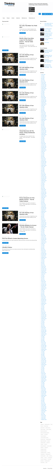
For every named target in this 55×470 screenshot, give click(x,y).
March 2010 (43, 326)
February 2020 (43, 174)
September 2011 (43, 303)
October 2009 (43, 332)
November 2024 (43, 101)
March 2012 (43, 295)
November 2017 (43, 208)
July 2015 (42, 244)
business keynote (48, 427)
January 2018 (43, 206)
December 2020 (43, 161)
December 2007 (43, 360)
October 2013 (43, 271)
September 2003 (43, 419)
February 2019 (43, 189)
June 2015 (42, 245)
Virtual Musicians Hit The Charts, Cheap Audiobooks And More (27, 132)
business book (42, 427)
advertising (42, 424)
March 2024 (43, 111)
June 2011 (42, 307)
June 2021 (42, 153)
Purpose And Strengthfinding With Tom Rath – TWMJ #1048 (49, 60)
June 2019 (42, 184)
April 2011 (42, 309)
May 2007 (42, 369)
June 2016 (42, 230)
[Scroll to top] (53, 468)
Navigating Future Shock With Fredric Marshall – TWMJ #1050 (49, 51)
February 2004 (43, 415)
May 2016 (42, 231)
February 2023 (43, 128)
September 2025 (43, 88)
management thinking (43, 452)
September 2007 (43, 364)
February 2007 (43, 373)
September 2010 (43, 318)
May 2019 (42, 185)
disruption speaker (43, 442)
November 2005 (43, 392)
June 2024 (42, 107)
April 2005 (42, 401)
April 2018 (42, 202)
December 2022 (43, 130)
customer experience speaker (44, 437)
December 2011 (43, 299)
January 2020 (43, 175)
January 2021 (43, 160)
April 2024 (42, 110)
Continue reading (5, 50)
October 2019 (43, 179)
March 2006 (43, 387)
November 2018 (43, 193)
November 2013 (43, 270)
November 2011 (43, 300)
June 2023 (42, 123)
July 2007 (42, 367)
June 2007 (42, 368)
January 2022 (43, 144)
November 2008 (43, 346)
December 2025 (43, 84)
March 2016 (43, 234)
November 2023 (43, 116)
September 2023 (43, 119)
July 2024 (42, 106)
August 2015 (43, 243)
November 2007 (43, 362)
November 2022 (43, 132)
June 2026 (42, 77)
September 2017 (43, 211)
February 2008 (43, 358)
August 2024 (43, 105)
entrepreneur (48, 442)
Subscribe (44, 468)
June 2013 (42, 276)
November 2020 (43, 162)
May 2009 (42, 339)
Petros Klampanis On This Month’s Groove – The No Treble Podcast (27, 199)
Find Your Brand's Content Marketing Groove (15, 238)
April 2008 (42, 355)
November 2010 (43, 316)
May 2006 (42, 385)
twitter (46, 462)
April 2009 (42, 340)
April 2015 (42, 248)
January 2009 (43, 344)
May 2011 (42, 308)
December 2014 (43, 253)
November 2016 (43, 224)
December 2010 (43, 314)
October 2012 (43, 286)
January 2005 (43, 405)
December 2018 (43, 192)
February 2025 (43, 97)
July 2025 (42, 91)
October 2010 (43, 317)
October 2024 (43, 102)
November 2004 (43, 408)
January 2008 (43, 359)
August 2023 (43, 120)
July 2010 (42, 321)
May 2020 (42, 170)
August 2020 (43, 166)
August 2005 (43, 396)
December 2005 (43, 391)
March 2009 (43, 341)
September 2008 (43, 349)
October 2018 (43, 194)
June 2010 (42, 322)
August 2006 (43, 381)
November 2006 (43, 377)
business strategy (48, 429)
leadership (42, 447)
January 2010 (43, 328)
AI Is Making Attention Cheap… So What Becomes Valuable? (48, 30)
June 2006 (42, 383)
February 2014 (43, 266)
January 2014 (43, 267)
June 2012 (42, 291)
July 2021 (42, 152)
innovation (45, 444)
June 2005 (42, 399)
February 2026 (43, 82)
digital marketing (48, 439)
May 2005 (42, 400)
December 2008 (43, 345)
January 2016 (43, 236)
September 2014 (43, 257)
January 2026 (43, 83)
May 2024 (42, 109)
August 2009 (43, 335)
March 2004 (43, 414)
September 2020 (43, 165)
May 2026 (42, 78)
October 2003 (43, 418)
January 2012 (43, 298)
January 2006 (43, 390)
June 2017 (42, 215)
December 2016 (43, 222)
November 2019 (43, 178)
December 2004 (43, 406)
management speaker (43, 449)
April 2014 (42, 263)
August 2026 (43, 74)
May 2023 (42, 124)
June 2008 (42, 353)
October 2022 (43, 133)
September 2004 (43, 410)
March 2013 (43, 280)
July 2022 (42, 137)
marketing (48, 452)
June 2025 (42, 92)
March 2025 (43, 96)
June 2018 (42, 199)
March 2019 (43, 188)
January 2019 (43, 190)
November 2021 (43, 147)
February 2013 (43, 281)
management (46, 447)
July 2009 (42, 336)
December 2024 (43, 100)
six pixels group (50, 457)
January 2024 (43, 114)
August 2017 (43, 212)
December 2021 (43, 146)
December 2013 (43, 268)
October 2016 (43, 225)
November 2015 (43, 239)
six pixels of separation (44, 459)
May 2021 (42, 155)
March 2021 (43, 157)
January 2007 (43, 374)
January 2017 (43, 221)
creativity (42, 434)
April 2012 (42, 294)
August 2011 (43, 304)
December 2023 (43, 115)
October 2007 (43, 363)
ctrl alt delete (46, 434)
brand (51, 424)
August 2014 (43, 258)
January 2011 (43, 313)
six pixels (45, 457)
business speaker (43, 429)
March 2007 (43, 372)
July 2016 (42, 229)
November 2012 (43, 285)
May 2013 (42, 277)
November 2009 (43, 331)
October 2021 (43, 148)
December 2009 (43, 330)
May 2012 (42, 293)
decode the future (43, 439)
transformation (42, 462)
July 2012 (42, 290)
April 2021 (42, 156)
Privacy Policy (50, 468)
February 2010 (43, 327)
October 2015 (43, 240)
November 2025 (43, 86)
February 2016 (43, 235)
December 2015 (43, 238)
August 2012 (43, 289)
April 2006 (42, 386)
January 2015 (43, 252)
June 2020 (42, 169)
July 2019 (42, 183)
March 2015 (43, 249)
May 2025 (42, 93)
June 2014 (42, 261)
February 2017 (43, 220)
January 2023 (43, 129)
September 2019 (43, 180)
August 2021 (43, 151)
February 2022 (43, 143)
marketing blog (42, 454)
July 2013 (42, 275)
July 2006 (42, 382)
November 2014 (43, 254)
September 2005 (43, 395)
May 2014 (42, 262)
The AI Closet (47, 42)
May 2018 (42, 201)
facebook (42, 444)
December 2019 (43, 176)
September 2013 (43, 272)
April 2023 (42, 125)
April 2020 (42, 171)
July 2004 (42, 413)
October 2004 (43, 409)
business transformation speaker (45, 432)
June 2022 (42, 138)
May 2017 (42, 216)
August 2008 (43, 350)
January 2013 (43, 282)
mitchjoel (42, 457)
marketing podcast (48, 454)
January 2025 (43, 98)
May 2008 (42, 354)
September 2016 (43, 226)
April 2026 (42, 79)
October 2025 (43, 87)
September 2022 (43, 134)
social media (49, 459)
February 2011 (43, 312)
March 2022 (43, 142)
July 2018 (42, 198)
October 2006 (43, 378)
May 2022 (42, 139)
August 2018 (43, 197)
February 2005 (43, 404)
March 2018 (43, 203)
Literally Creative (7, 247)
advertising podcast (47, 424)
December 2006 (43, 376)
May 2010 (42, 323)
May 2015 (42, 247)
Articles (26, 24)
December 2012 (43, 284)
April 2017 (42, 217)
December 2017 (43, 207)
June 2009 (42, 337)
